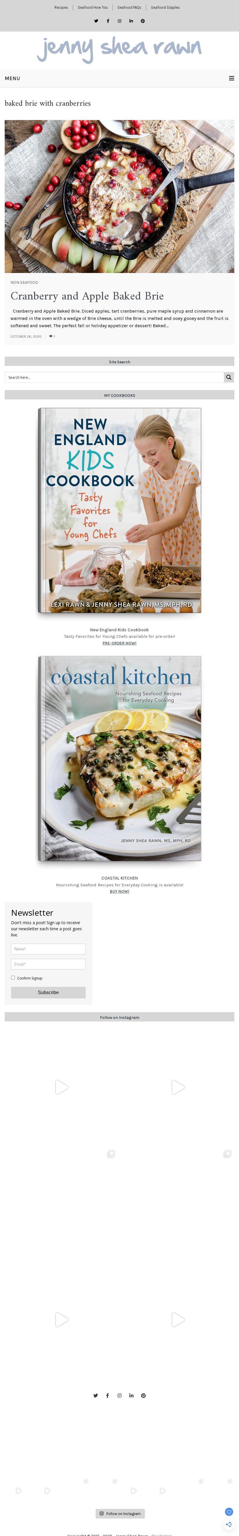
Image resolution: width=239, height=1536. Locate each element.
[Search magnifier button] (229, 377)
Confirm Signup (29, 978)
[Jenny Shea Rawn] (119, 50)
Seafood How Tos (93, 7)
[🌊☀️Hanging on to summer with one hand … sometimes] (61, 1087)
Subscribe (48, 992)
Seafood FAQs (129, 7)
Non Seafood (24, 282)
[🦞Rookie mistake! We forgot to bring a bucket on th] (61, 1320)
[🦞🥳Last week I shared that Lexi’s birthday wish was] (177, 1320)
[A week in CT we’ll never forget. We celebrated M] (61, 1203)
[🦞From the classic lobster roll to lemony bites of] (220, 1491)
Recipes (61, 7)
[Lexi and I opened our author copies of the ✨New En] (177, 1087)
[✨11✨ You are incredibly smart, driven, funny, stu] (177, 1203)
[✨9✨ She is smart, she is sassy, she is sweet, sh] (192, 1491)
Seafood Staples (165, 7)
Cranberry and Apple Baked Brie (87, 296)
